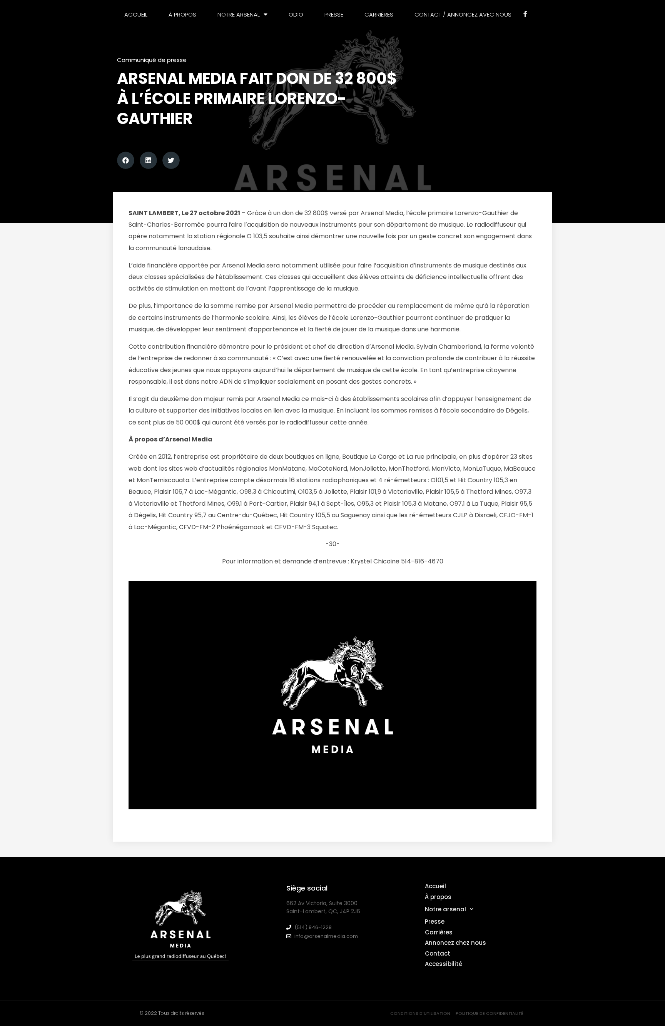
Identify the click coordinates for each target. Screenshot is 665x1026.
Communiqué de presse (152, 60)
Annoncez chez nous (455, 943)
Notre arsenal (445, 909)
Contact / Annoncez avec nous (462, 14)
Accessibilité (443, 964)
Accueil (135, 14)
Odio (296, 14)
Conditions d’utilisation (420, 1013)
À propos (182, 14)
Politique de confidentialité (489, 1013)
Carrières (378, 14)
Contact (437, 953)
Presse (333, 14)
